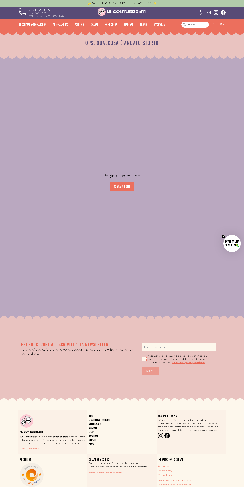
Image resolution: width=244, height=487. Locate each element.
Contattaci (164, 466)
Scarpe (94, 24)
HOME (91, 416)
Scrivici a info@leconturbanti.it (105, 472)
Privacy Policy (165, 470)
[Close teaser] (223, 236)
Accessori (80, 24)
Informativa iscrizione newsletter (175, 480)
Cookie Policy (165, 475)
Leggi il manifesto (29, 448)
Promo (143, 24)
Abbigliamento (60, 24)
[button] (232, 243)
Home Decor (111, 24)
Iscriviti (150, 371)
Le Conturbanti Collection (32, 24)
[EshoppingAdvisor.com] (53, 475)
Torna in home (122, 187)
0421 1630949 (39, 10)
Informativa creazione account (174, 484)
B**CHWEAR (159, 24)
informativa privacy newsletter (188, 362)
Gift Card (128, 24)
